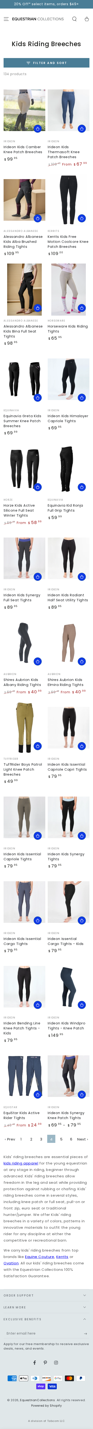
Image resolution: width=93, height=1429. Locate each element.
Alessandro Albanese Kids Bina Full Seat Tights (23, 331)
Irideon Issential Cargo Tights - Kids (66, 941)
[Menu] (6, 19)
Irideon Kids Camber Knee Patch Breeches (23, 149)
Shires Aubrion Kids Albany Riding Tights (22, 682)
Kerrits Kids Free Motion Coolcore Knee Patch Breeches (68, 241)
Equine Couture (39, 1256)
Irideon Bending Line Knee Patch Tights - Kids (22, 1028)
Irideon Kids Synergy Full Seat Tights (22, 597)
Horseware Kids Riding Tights (68, 329)
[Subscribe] (86, 1333)
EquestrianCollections (37, 1400)
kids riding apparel (21, 1163)
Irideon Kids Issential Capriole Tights (22, 856)
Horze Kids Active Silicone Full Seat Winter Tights (19, 510)
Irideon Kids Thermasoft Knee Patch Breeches (64, 152)
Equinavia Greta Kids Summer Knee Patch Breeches (22, 421)
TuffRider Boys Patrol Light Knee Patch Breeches (23, 769)
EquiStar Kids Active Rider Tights (22, 1115)
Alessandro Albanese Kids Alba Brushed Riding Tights (23, 241)
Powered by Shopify (46, 1406)
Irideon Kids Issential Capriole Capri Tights (67, 767)
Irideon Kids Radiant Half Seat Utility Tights (68, 597)
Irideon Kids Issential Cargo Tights (22, 941)
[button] (74, 19)
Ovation (11, 1263)
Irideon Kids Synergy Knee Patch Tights (66, 1115)
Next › (82, 1139)
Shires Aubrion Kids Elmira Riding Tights (65, 682)
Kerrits (62, 1256)
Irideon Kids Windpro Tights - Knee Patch (66, 1026)
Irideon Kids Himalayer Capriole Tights (68, 418)
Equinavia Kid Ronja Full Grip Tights (65, 508)
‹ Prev (10, 1139)
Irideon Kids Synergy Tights (66, 856)
